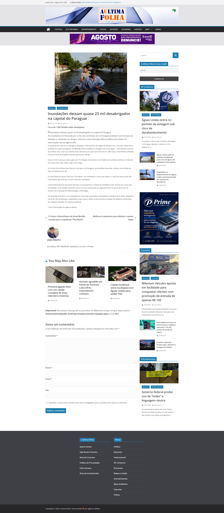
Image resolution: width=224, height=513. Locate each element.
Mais (147, 29)
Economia (126, 29)
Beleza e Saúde (120, 473)
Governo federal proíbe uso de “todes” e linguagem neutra (157, 396)
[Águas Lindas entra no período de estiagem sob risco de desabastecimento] (159, 101)
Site (47, 390)
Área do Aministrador (89, 473)
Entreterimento (121, 478)
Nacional (118, 452)
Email (49, 379)
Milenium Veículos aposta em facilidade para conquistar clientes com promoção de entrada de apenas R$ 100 (159, 291)
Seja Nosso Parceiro (88, 452)
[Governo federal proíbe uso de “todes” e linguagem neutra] (159, 373)
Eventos (138, 29)
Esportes (114, 29)
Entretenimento (88, 29)
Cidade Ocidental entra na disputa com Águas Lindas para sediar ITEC (122, 289)
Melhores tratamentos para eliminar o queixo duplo (113, 218)
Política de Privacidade (90, 463)
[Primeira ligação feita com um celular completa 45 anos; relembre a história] (59, 268)
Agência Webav (94, 509)
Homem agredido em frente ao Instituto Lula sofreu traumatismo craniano (90, 287)
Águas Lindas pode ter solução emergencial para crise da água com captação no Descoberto (166, 158)
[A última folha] (48, 29)
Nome (49, 367)
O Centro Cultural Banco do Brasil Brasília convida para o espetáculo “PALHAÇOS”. (66, 218)
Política (58, 29)
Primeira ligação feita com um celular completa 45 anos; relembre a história (59, 291)
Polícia (103, 29)
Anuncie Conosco (87, 457)
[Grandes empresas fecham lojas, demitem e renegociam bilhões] (147, 346)
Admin (158, 29)
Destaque (52, 108)
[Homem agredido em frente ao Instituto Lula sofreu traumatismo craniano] (91, 268)
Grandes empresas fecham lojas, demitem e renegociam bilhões (166, 344)
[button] (150, 29)
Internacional (62, 108)
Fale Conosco (85, 468)
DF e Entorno (72, 29)
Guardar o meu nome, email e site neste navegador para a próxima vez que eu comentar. (88, 402)
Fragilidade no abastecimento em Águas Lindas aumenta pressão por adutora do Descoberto (166, 177)
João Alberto (64, 123)
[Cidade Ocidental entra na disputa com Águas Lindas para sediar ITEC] (122, 268)
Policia (117, 495)
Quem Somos (86, 446)
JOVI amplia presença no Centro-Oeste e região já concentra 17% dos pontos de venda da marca (101, 3)
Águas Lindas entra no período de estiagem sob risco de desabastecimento (158, 126)
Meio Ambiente (120, 484)
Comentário (52, 336)
